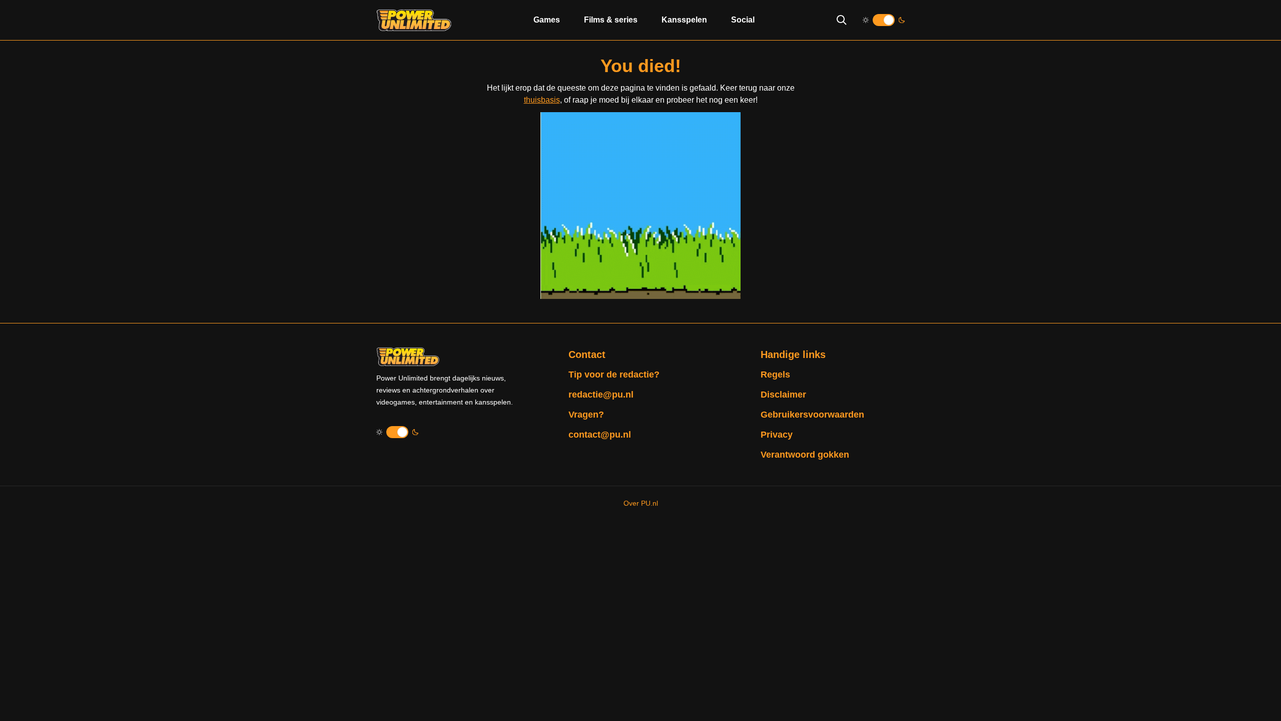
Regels (775, 375)
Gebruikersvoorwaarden (812, 415)
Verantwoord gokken (805, 455)
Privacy (777, 435)
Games (546, 20)
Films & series (610, 20)
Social (743, 20)
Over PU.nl (640, 503)
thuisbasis (542, 100)
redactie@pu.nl (600, 395)
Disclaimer (783, 395)
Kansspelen (684, 20)
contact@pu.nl (599, 435)
